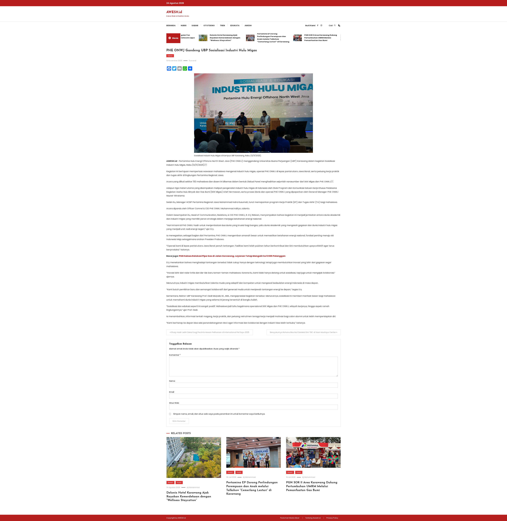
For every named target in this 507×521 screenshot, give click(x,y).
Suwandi (192, 60)
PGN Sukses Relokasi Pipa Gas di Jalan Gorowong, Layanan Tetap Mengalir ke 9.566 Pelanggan (232, 256)
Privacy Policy (332, 518)
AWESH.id (174, 12)
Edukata (234, 25)
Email (171, 392)
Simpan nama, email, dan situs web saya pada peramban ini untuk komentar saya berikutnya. (219, 413)
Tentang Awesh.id (313, 518)
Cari (331, 25)
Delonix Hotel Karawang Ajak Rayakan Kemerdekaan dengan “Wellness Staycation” (213, 38)
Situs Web (174, 402)
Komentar (174, 355)
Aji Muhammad (193, 487)
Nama (172, 381)
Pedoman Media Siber (289, 518)
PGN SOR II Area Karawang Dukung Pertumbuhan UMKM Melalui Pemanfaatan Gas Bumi (308, 38)
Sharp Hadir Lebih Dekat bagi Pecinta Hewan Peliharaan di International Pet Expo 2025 (210, 332)
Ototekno (209, 25)
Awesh (248, 25)
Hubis (183, 25)
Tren (222, 25)
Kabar (195, 25)
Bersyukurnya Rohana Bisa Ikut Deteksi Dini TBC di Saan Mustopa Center (303, 332)
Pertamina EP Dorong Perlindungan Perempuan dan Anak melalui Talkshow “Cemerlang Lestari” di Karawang (261, 38)
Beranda (170, 25)
